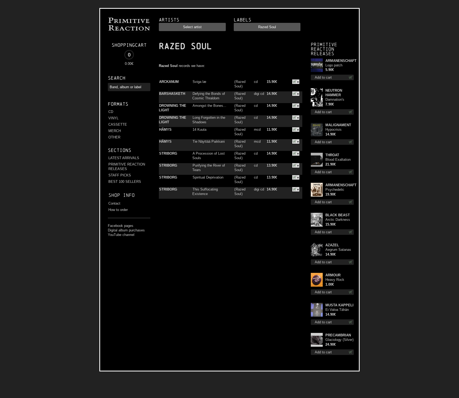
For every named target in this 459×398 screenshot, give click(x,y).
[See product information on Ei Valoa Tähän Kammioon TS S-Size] (317, 310)
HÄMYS (165, 130)
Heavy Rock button (334, 280)
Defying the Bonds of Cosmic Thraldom (208, 96)
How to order (118, 210)
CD (110, 112)
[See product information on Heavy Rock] (317, 280)
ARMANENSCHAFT (339, 61)
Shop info (121, 195)
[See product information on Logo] (317, 65)
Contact (114, 203)
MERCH (114, 131)
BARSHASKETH (172, 94)
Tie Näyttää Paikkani (209, 141)
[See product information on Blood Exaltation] (317, 160)
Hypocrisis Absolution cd (335, 130)
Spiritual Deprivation (208, 177)
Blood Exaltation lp (338, 160)
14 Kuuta (199, 130)
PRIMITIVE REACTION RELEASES (126, 166)
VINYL (113, 118)
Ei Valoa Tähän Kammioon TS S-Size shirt (338, 310)
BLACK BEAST (337, 215)
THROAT (332, 155)
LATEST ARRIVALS (123, 158)
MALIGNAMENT (338, 125)
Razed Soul (239, 84)
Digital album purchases (126, 230)
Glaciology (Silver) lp (339, 340)
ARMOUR (333, 275)
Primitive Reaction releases (324, 49)
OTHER (114, 137)
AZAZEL (332, 245)
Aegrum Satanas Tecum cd (338, 250)
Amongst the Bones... (209, 106)
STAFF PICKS (119, 175)
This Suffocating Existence (205, 191)
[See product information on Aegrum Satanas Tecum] (317, 250)
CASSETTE (117, 124)
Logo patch (333, 65)
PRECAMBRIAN (338, 335)
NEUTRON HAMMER (333, 92)
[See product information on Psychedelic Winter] (317, 190)
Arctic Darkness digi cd (337, 220)
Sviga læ (199, 82)
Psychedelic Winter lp (334, 190)
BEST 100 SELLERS (124, 182)
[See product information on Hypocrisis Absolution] (317, 130)
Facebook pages (120, 226)
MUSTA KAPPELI (339, 305)
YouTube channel (121, 235)
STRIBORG (168, 153)
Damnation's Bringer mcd (334, 100)
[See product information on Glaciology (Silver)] (317, 340)
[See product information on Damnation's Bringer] (317, 97)
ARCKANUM (169, 82)
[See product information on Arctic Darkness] (317, 220)
